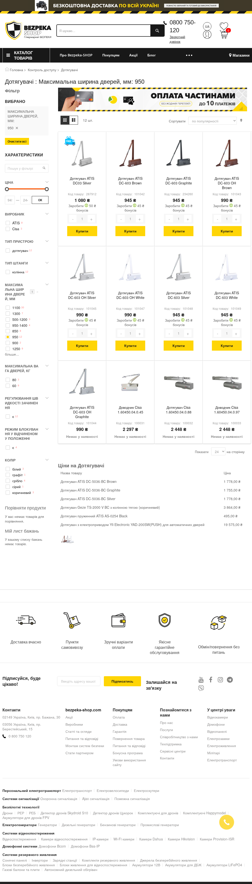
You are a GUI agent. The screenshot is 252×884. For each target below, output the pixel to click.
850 (15, 331)
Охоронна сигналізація (58, 798)
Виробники (74, 724)
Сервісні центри (173, 751)
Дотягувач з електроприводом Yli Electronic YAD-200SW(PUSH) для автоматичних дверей (133, 524)
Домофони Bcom (52, 846)
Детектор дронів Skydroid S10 (64, 812)
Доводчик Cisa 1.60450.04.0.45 (130, 409)
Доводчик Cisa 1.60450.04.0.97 (227, 409)
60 (14, 385)
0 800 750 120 (20, 736)
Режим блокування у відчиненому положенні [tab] (21, 434)
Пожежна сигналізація (132, 798)
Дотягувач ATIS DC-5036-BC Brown (89, 481)
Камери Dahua (151, 838)
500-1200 (19, 319)
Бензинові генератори (118, 824)
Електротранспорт (222, 759)
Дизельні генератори (78, 824)
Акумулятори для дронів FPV (25, 817)
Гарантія (119, 731)
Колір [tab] (10, 460)
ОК (40, 200)
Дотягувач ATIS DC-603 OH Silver (82, 295)
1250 (16, 348)
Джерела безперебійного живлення (168, 860)
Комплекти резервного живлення (108, 860)
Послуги (166, 729)
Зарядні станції (65, 860)
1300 (16, 313)
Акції (69, 717)
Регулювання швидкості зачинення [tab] (21, 403)
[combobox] (110, 30)
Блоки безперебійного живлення (28, 864)
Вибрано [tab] (15, 101)
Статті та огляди (78, 731)
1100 (16, 307)
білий (16, 469)
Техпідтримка (171, 743)
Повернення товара (129, 738)
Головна (16, 69)
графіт (17, 475)
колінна (18, 272)
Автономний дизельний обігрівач (71, 869)
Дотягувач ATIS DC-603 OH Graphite (82, 412)
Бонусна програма (128, 752)
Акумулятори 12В (146, 864)
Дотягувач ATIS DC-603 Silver (178, 295)
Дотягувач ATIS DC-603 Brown (130, 180)
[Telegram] (230, 679)
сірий (16, 486)
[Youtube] (201, 679)
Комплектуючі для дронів (158, 812)
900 (15, 343)
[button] (44, 168)
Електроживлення (221, 745)
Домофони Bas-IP (85, 846)
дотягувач (20, 250)
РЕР (20, 812)
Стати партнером (79, 752)
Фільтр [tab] (12, 90)
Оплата (119, 717)
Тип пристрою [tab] (19, 241)
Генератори (47, 824)
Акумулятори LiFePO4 (224, 864)
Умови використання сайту (129, 762)
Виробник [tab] (14, 214)
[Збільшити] (91, 218)
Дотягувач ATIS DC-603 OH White (130, 295)
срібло (17, 480)
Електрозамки (218, 738)
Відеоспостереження (19, 838)
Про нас (166, 722)
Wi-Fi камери (123, 838)
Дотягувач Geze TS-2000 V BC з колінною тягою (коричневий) (110, 507)
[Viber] (201, 688)
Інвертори (40, 860)
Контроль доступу (42, 69)
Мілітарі (213, 752)
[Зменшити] (73, 218)
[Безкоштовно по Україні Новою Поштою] (70, 141)
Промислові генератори (160, 824)
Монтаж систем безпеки (84, 745)
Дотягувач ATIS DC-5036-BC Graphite (90, 490)
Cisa (15, 229)
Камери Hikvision (181, 838)
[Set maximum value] (7, 189)
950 (15, 337)
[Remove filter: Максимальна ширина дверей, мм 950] (17, 128)
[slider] (126, 5)
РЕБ (32, 812)
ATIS (16, 223)
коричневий (21, 492)
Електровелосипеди (113, 790)
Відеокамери (217, 717)
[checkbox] (26, 223)
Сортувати (177, 120)
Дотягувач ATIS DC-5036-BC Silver (88, 498)
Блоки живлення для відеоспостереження (93, 864)
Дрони (7, 812)
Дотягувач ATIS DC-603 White (227, 295)
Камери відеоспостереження (64, 838)
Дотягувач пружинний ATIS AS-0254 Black (94, 515)
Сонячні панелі (14, 860)
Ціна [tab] (9, 182)
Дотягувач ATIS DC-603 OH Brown (227, 183)
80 (14, 379)
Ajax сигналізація (96, 798)
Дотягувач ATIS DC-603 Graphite (178, 180)
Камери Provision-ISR (217, 838)
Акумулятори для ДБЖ (183, 864)
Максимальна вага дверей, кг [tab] (21, 368)
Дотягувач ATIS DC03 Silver (82, 180)
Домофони (216, 724)
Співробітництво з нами (179, 736)
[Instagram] (220, 679)
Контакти (167, 757)
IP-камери (101, 838)
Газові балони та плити (21, 869)
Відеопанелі (217, 731)
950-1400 (19, 325)
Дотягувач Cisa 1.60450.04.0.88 (178, 409)
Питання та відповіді (81, 738)
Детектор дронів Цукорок (113, 812)
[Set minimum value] (47, 189)
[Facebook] (211, 679)
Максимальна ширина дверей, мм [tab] (22, 291)
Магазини (241, 55)
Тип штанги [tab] (16, 263)
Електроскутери (146, 790)
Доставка (120, 724)
